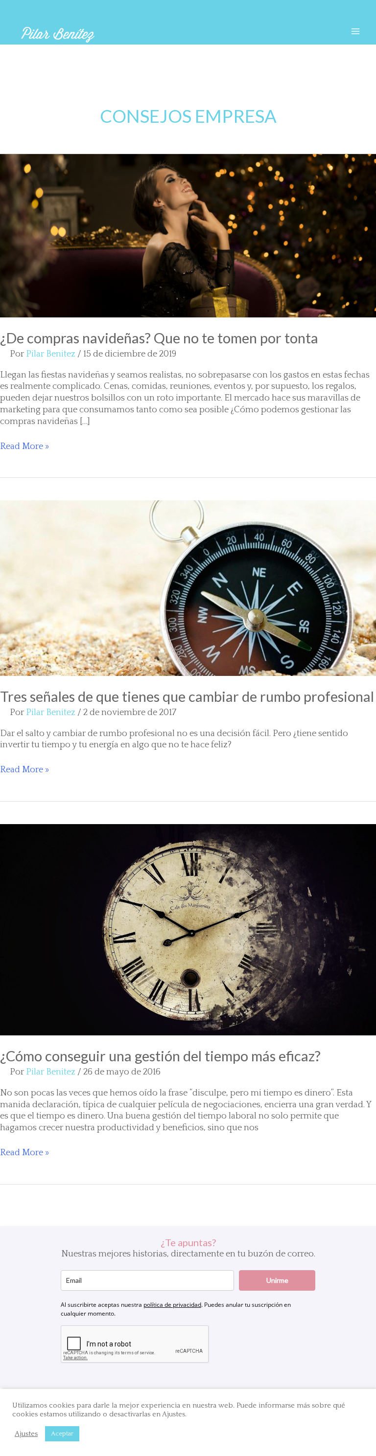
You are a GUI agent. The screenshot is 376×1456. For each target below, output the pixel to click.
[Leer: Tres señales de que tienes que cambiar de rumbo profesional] (188, 588)
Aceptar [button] (62, 1433)
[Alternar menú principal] (355, 31)
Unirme (277, 1280)
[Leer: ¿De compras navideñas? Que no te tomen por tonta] (188, 235)
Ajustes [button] (26, 1434)
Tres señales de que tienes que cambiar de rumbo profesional (187, 696)
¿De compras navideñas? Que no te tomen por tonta (159, 337)
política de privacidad (172, 1304)
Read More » (24, 447)
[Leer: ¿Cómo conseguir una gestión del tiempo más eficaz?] (188, 929)
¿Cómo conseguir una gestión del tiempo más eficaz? (160, 1055)
